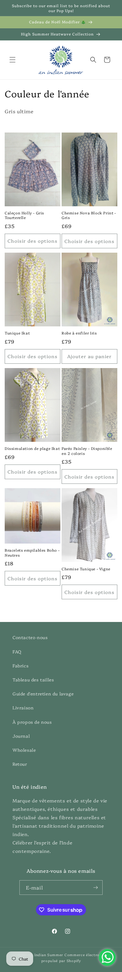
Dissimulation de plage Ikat (32, 448)
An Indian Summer (45, 954)
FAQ (17, 651)
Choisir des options (33, 240)
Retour (20, 764)
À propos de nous (32, 722)
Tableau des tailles (33, 679)
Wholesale (24, 750)
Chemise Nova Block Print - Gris (89, 215)
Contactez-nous (30, 637)
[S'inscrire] (95, 887)
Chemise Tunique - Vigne (86, 568)
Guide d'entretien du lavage (43, 693)
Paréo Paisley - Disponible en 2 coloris (87, 451)
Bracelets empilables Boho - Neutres (32, 552)
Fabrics (20, 665)
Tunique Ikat (17, 332)
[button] (12, 60)
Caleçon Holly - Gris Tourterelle (24, 215)
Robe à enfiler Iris (79, 332)
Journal (21, 736)
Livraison (23, 707)
